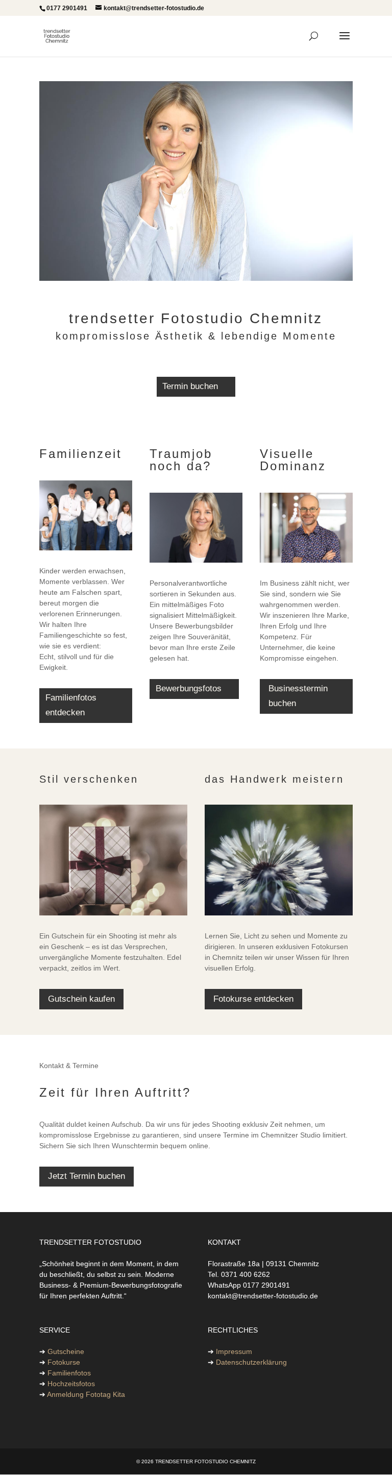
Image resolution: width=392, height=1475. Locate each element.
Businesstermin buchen (298, 696)
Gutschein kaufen (81, 999)
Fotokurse (63, 1362)
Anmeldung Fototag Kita (86, 1394)
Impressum (234, 1351)
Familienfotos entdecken (70, 705)
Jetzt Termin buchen (86, 1176)
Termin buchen (190, 386)
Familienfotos (69, 1373)
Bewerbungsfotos (189, 688)
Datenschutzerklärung (251, 1362)
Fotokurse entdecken (253, 999)
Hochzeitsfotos (71, 1384)
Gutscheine (65, 1351)
